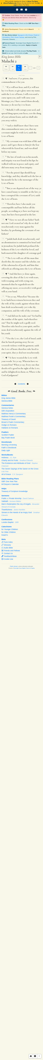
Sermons (5, 496)
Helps (4, 489)
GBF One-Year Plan (9, 481)
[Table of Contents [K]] (21, 10)
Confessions (7, 520)
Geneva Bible (7, 401)
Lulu (26, 53)
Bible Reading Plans (10, 479)
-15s (12, 69)
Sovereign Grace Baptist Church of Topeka (24, 568)
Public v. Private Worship (18, 498)
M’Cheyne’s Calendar (10, 484)
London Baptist (10, 522)
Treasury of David (9, 419)
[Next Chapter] (28, 384)
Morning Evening (9, 445)
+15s (25, 69)
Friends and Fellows (11, 551)
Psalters (5, 432)
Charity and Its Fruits (17, 460)
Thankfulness (13, 510)
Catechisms (7, 527)
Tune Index (8, 542)
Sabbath (11, 501)
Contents (21, 384)
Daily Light (6, 450)
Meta (4, 539)
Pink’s (17, 37)
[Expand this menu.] (39, 1056)
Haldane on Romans (10, 428)
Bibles (4, 395)
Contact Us (8, 553)
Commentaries (8, 405)
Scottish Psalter (8, 435)
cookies (33, 15)
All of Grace (12, 474)
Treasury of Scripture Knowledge (15, 491)
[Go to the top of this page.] (35, 1056)
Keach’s (5, 535)
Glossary (7, 545)
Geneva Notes (7, 408)
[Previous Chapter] (15, 384)
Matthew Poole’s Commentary (14, 416)
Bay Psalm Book (8, 438)
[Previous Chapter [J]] (17, 10)
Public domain (14, 566)
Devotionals (7, 442)
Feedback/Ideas (10, 556)
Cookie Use (8, 559)
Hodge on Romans (9, 425)
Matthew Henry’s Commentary (14, 414)
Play (19, 69)
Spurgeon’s (25, 35)
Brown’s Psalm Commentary (13, 422)
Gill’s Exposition (8, 411)
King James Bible (8, 398)
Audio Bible (8, 548)
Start (6, 69)
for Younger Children (10, 529)
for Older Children (9, 532)
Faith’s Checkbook (9, 448)
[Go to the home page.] (31, 1056)
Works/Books (7, 455)
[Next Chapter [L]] (26, 10)
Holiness (9, 458)
